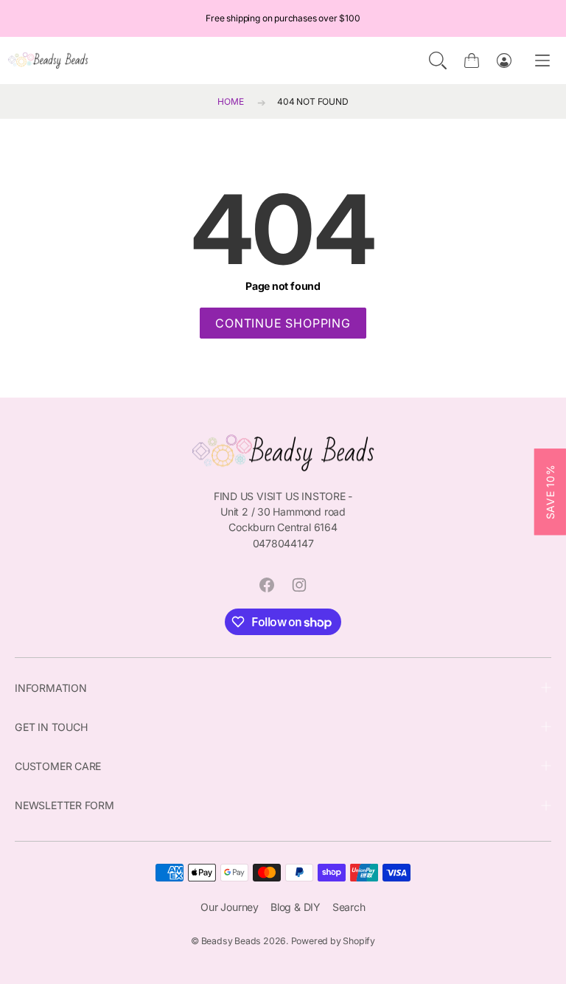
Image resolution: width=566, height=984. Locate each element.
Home (230, 101)
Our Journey (229, 907)
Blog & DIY (295, 907)
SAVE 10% (550, 492)
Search (349, 907)
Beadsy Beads (231, 940)
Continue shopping (283, 323)
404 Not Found (312, 101)
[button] (437, 60)
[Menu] (542, 61)
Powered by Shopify (333, 940)
